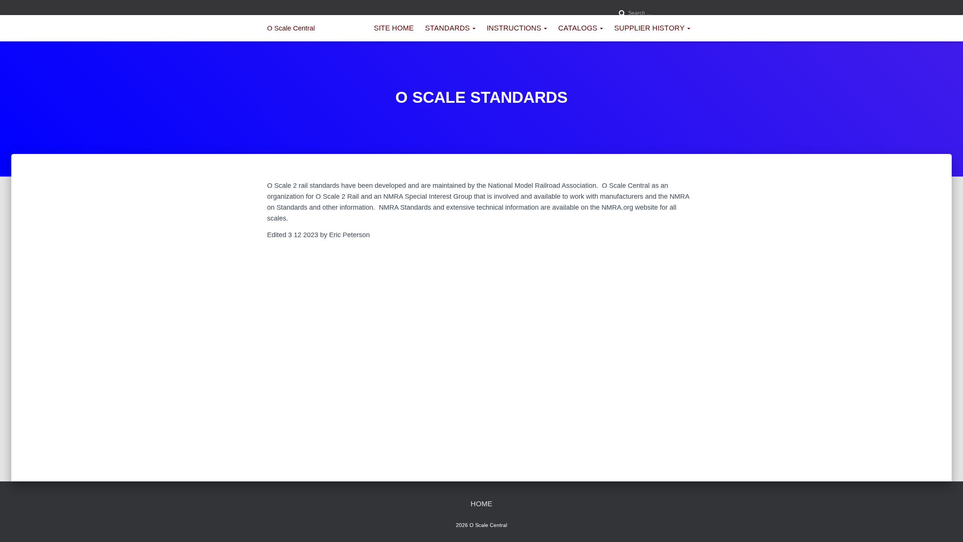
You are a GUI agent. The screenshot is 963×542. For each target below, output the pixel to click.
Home (481, 504)
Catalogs (578, 28)
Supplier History (650, 28)
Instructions (515, 28)
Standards (448, 28)
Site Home (394, 28)
